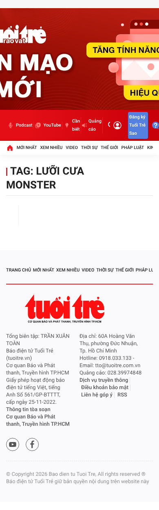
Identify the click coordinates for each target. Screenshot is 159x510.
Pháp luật (132, 147)
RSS (122, 395)
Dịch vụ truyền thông (104, 380)
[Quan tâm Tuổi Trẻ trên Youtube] (12, 444)
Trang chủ (18, 270)
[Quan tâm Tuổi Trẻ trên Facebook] (32, 444)
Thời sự (89, 147)
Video (72, 147)
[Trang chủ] (9, 148)
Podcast (24, 125)
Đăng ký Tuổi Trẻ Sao (137, 125)
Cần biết (76, 125)
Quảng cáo (95, 125)
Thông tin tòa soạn (28, 410)
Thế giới (109, 147)
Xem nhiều (51, 147)
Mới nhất (27, 147)
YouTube (52, 125)
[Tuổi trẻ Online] (65, 308)
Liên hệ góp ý (97, 395)
